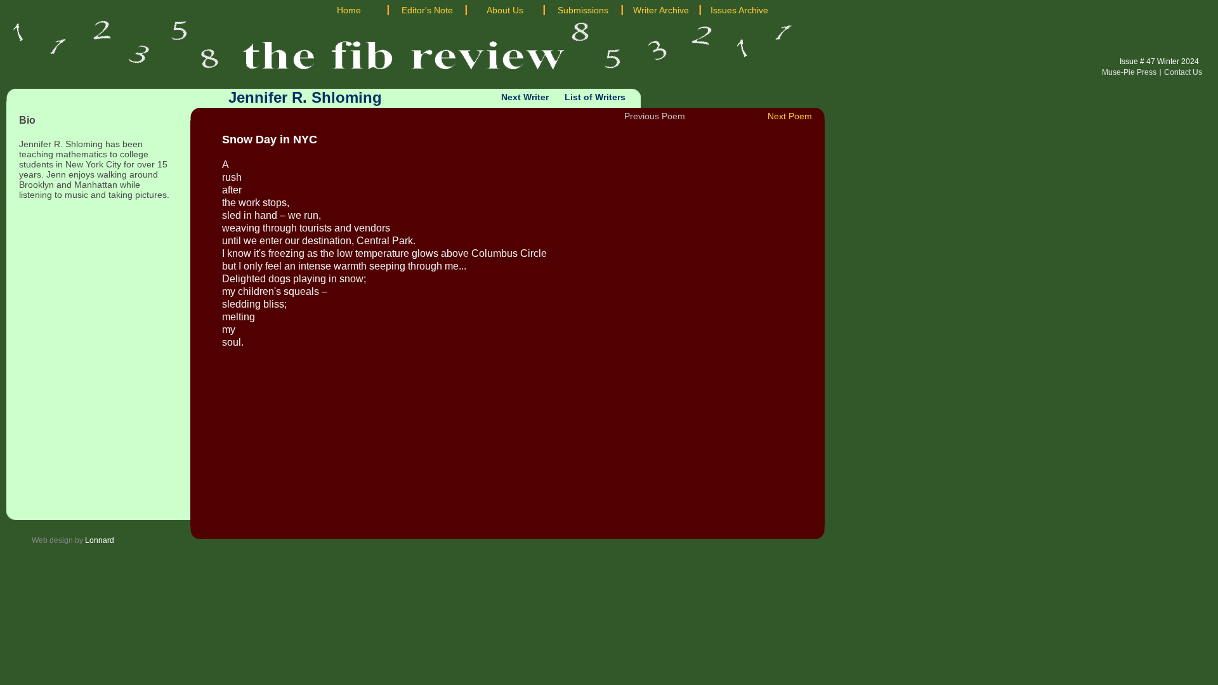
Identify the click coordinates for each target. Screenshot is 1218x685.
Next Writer (525, 97)
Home (349, 10)
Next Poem (790, 116)
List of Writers (595, 97)
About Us (505, 10)
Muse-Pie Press (1129, 72)
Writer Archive (661, 10)
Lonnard (99, 540)
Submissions (583, 10)
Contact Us (1183, 72)
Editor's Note (427, 10)
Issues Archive (739, 10)
